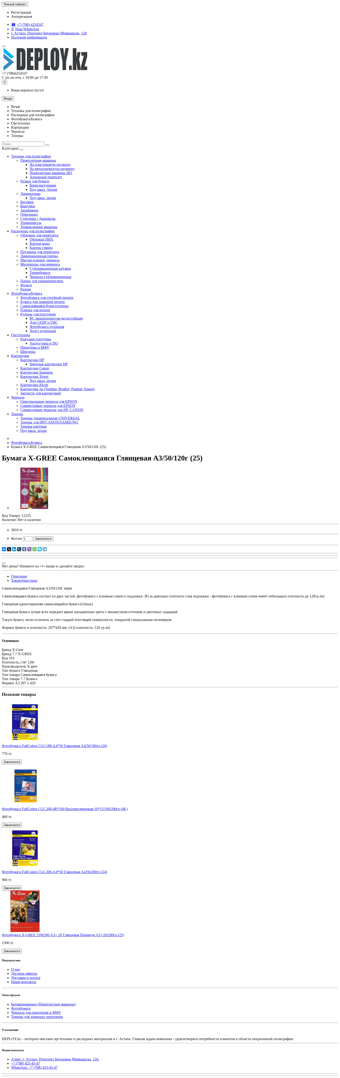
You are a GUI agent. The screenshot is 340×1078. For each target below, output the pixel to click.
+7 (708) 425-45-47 (25, 1063)
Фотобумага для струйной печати (46, 298)
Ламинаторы (30, 194)
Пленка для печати (35, 310)
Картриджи (20, 356)
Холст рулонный (43, 331)
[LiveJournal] (19, 549)
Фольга (26, 285)
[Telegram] (45, 549)
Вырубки (27, 206)
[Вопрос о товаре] (4, 563)
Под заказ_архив (43, 198)
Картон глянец (41, 248)
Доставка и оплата (25, 978)
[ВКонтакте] (4, 549)
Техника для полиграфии (31, 156)
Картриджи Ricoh (34, 385)
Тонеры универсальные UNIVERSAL (50, 418)
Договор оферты (24, 973)
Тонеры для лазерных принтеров (37, 1017)
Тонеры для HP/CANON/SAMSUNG (49, 422)
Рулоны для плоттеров (38, 314)
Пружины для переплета (39, 252)
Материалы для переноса (40, 264)
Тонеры (17, 414)
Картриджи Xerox (34, 377)
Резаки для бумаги (34, 181)
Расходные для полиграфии (33, 231)
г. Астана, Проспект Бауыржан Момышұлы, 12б (49, 33)
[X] (9, 549)
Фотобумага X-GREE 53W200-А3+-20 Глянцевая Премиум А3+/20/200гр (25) (63, 935)
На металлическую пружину (52, 169)
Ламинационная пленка (39, 256)
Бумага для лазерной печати (42, 302)
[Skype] (39, 549)
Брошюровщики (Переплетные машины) (43, 1004)
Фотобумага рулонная (47, 327)
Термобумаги (40, 273)
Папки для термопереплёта (41, 281)
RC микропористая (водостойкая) (56, 318)
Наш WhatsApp (27, 29)
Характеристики (24, 580)
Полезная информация (29, 37)
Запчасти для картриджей (40, 393)
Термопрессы (30, 223)
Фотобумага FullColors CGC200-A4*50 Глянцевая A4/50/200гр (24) (54, 872)
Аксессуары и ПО (44, 343)
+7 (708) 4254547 (30, 25)
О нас (15, 969)
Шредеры (27, 352)
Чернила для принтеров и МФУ (36, 1012)
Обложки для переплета (39, 235)
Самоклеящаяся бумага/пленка (44, 306)
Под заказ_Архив (43, 189)
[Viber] (29, 549)
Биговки (27, 202)
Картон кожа (40, 243)
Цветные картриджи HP (49, 364)
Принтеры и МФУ (34, 347)
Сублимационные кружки (50, 268)
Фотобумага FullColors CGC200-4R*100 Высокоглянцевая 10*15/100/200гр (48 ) (65, 809)
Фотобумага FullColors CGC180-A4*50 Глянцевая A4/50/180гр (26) (54, 746)
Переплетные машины (38, 160)
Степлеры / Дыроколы (38, 219)
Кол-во (16, 538)
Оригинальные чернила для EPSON (48, 401)
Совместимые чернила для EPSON (47, 406)
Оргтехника (20, 335)
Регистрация (21, 12)
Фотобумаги (21, 1008)
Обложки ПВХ (41, 239)
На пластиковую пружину (50, 165)
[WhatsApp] (34, 549)
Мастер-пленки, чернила (39, 260)
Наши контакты (23, 982)
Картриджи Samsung (36, 372)
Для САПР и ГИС (44, 322)
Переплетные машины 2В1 (51, 173)
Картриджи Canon (34, 368)
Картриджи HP (32, 360)
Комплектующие (43, 185)
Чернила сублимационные (50, 277)
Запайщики (29, 210)
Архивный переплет (46, 177)
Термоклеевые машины (38, 227)
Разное (25, 289)
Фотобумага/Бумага (26, 293)
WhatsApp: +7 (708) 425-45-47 (34, 1067)
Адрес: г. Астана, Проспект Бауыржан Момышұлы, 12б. (55, 1059)
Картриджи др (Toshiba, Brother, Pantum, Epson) (57, 389)
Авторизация (21, 16)
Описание (19, 576)
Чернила (18, 397)
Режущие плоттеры (35, 339)
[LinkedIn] (14, 549)
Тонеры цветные (33, 426)
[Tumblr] (24, 549)
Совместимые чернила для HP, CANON (51, 410)
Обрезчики (29, 214)
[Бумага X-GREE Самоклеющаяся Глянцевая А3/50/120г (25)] (34, 508)
